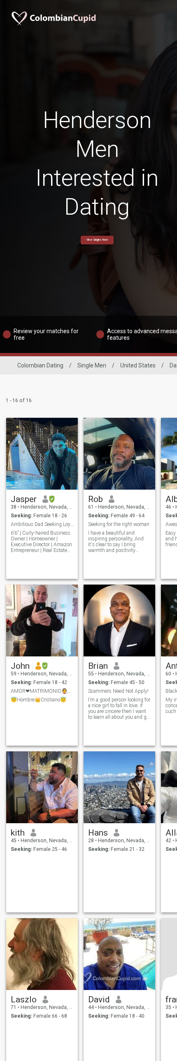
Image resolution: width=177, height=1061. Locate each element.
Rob (95, 499)
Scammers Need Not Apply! (118, 691)
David (99, 999)
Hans (98, 833)
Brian (98, 666)
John (20, 666)
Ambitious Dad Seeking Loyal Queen (42, 524)
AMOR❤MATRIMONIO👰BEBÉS (42, 691)
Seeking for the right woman (118, 524)
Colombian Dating (40, 365)
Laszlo (24, 999)
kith (18, 833)
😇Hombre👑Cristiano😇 (38, 700)
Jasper (24, 499)
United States (138, 365)
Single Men (91, 365)
